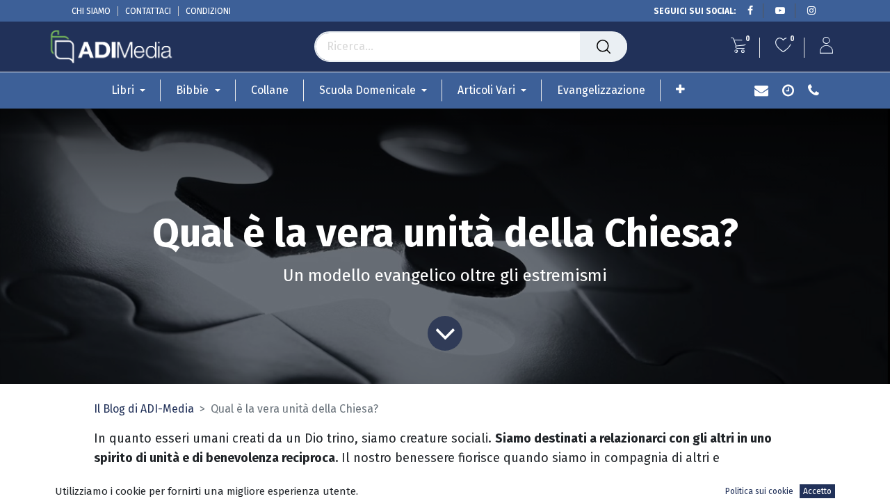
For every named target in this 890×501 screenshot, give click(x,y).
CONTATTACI (148, 11)
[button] (680, 89)
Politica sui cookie (759, 491)
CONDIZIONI (208, 11)
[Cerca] (603, 47)
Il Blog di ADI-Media (144, 408)
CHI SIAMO (91, 11)
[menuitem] (270, 90)
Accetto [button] (817, 491)
